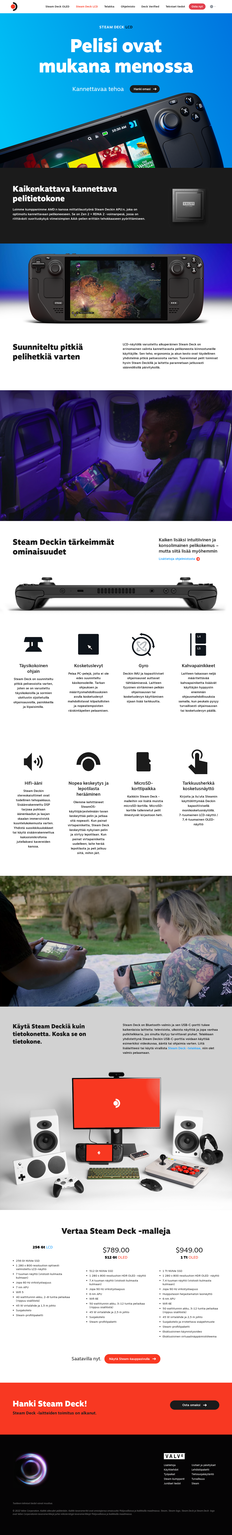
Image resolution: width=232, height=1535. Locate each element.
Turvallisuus (198, 1478)
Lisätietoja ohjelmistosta (177, 559)
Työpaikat (169, 1474)
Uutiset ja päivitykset (204, 1465)
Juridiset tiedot (172, 1483)
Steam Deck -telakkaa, (184, 1048)
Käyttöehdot (171, 1469)
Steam (195, 1483)
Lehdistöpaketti (200, 1469)
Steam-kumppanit (174, 1478)
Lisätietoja (170, 1465)
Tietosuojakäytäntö (203, 1474)
